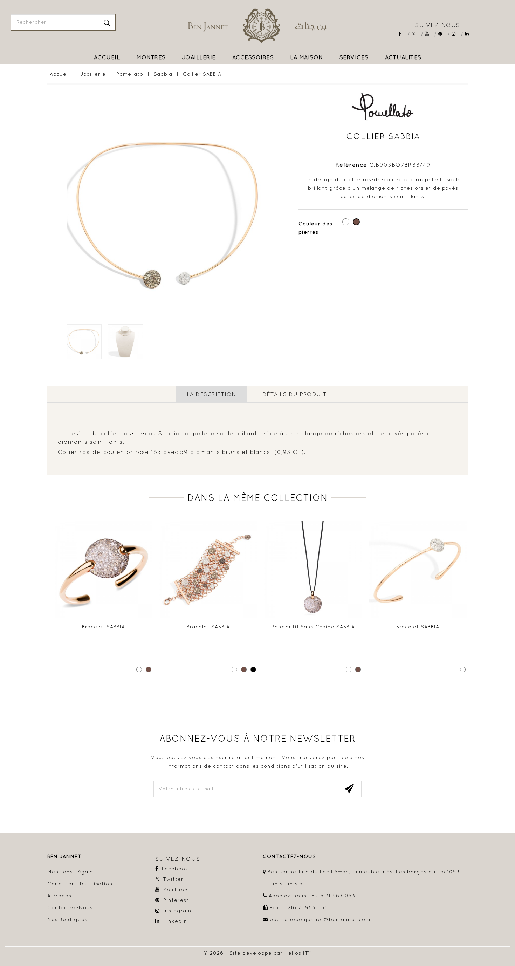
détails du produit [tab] (294, 394)
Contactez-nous (70, 907)
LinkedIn (469, 33)
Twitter (416, 33)
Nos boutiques (67, 919)
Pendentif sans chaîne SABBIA (313, 627)
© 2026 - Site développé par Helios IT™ (257, 953)
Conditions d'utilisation (80, 883)
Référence (351, 165)
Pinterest (442, 33)
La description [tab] (211, 394)
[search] (106, 22)
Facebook (402, 33)
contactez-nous (289, 856)
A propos (59, 895)
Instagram (456, 33)
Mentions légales (71, 872)
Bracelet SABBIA (103, 627)
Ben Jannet (64, 856)
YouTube (429, 33)
